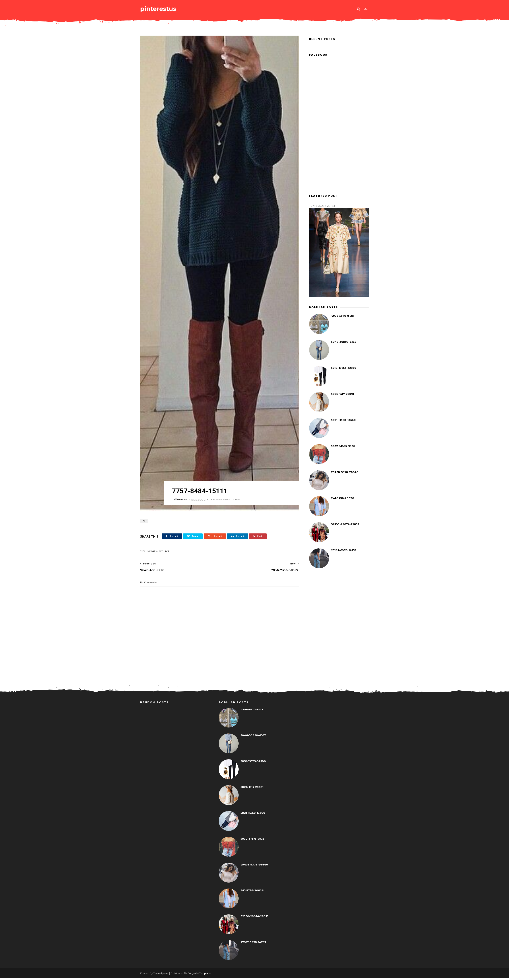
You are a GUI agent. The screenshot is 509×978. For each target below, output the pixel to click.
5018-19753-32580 (343, 367)
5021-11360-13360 (343, 420)
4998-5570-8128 (342, 315)
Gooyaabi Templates (199, 973)
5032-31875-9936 (343, 446)
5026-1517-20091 (342, 393)
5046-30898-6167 (343, 341)
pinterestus (158, 9)
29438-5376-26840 (344, 472)
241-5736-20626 (342, 498)
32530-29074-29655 (345, 524)
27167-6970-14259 (343, 550)
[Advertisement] (219, 662)
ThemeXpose (160, 973)
